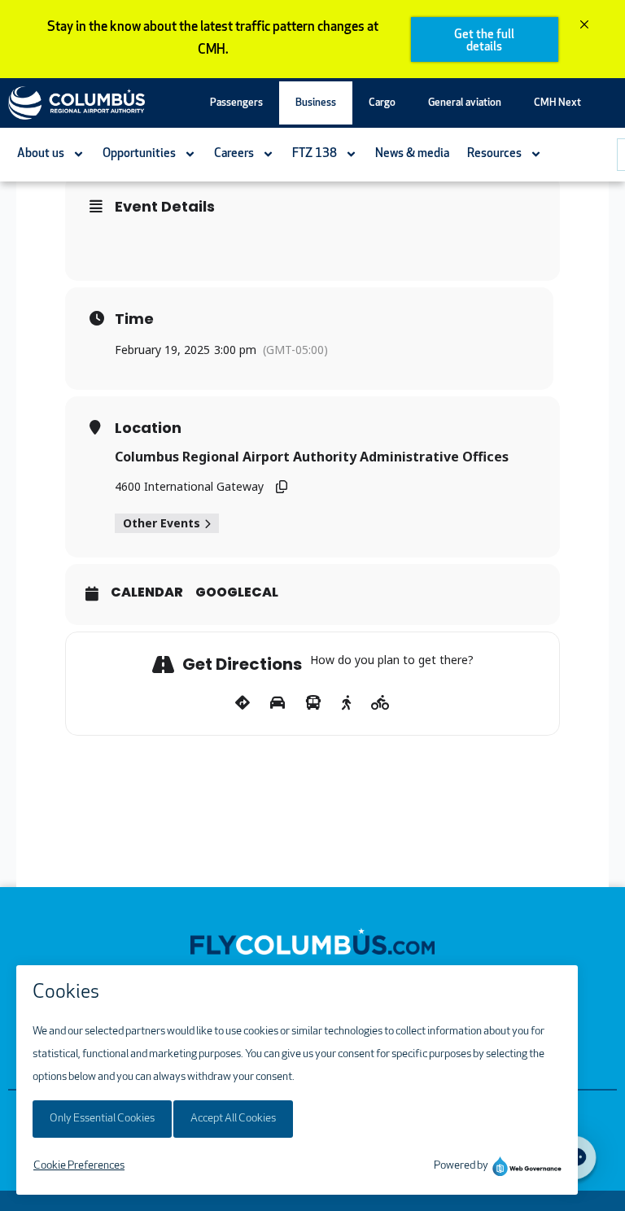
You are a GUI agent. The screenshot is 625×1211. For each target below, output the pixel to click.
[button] (236, 103)
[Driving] (277, 703)
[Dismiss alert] (584, 26)
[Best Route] (242, 703)
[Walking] (346, 703)
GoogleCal (236, 592)
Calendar (147, 592)
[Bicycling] (380, 703)
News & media (412, 154)
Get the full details (484, 41)
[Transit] (313, 703)
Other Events (161, 523)
